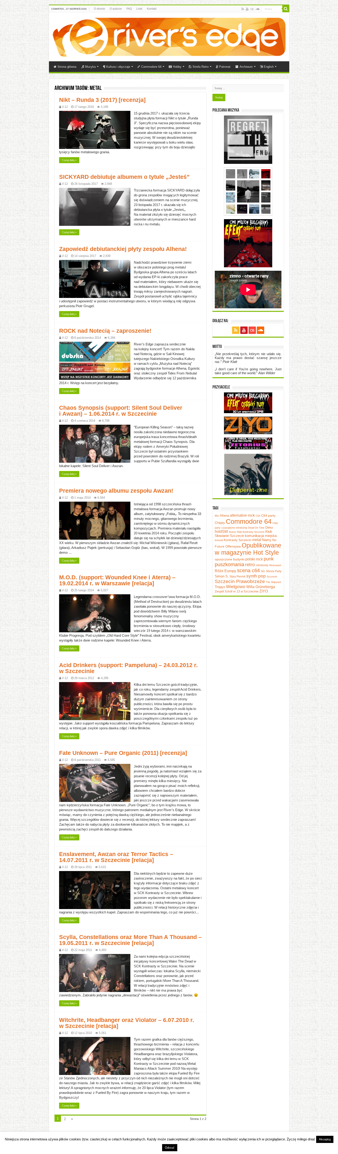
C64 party (268, 515)
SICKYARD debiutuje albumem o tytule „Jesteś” (124, 177)
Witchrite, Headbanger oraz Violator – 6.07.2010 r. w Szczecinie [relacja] (126, 1023)
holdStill (221, 531)
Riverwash (275, 565)
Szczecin (272, 576)
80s (217, 515)
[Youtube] (247, 9)
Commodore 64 (151, 66)
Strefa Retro (200, 66)
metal (256, 540)
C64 (258, 515)
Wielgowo (235, 586)
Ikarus (232, 531)
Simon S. (222, 576)
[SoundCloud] (257, 9)
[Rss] (242, 9)
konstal (219, 540)
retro (250, 564)
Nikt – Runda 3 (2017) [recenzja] (102, 100)
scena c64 (248, 570)
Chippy (220, 522)
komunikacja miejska (261, 536)
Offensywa (233, 546)
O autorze (116, 8)
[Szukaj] (285, 8)
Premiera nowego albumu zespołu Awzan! (116, 490)
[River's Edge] (169, 36)
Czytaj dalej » (69, 160)
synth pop (256, 576)
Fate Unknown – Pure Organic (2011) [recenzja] (123, 753)
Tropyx (220, 587)
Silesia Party (273, 571)
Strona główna (66, 66)
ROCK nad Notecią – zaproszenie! (105, 330)
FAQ (129, 8)
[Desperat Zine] (248, 474)
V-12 (65, 107)
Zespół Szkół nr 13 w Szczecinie (236, 591)
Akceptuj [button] (325, 1139)
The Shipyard (273, 582)
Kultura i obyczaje (118, 66)
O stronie (99, 8)
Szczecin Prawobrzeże (240, 581)
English (269, 66)
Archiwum (246, 66)
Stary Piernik (237, 576)
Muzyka (90, 66)
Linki (139, 8)
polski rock (254, 559)
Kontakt (151, 8)
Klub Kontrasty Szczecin (250, 531)
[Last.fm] (252, 9)
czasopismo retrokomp (234, 527)
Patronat (224, 66)
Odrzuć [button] (170, 1147)
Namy (266, 540)
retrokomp (262, 565)
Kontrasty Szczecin (237, 540)
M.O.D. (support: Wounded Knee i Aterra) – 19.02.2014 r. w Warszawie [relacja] (117, 580)
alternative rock (242, 515)
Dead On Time (256, 527)
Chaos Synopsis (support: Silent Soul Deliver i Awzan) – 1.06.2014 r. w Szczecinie (120, 410)
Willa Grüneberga (260, 587)
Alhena (224, 515)
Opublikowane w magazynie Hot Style (248, 549)
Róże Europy (225, 571)
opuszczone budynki (229, 559)
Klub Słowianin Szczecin (243, 534)
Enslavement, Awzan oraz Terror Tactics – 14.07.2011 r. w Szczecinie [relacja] (116, 857)
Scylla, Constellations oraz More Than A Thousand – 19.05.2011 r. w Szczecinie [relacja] (130, 940)
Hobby (177, 66)
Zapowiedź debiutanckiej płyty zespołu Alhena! (123, 249)
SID (263, 571)
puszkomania (229, 564)
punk (269, 558)
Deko (269, 527)
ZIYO (263, 591)
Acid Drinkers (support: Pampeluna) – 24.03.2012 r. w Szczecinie (128, 668)
